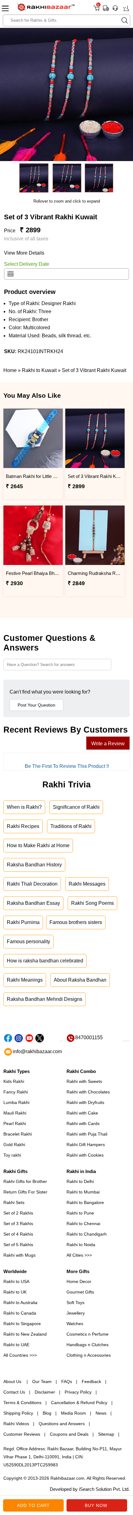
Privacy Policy (78, 1392)
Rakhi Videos (16, 1423)
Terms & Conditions (22, 1402)
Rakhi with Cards (83, 1123)
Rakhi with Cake (82, 1112)
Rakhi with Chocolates (88, 1091)
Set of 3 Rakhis (18, 1223)
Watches (74, 1323)
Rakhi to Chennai (83, 1223)
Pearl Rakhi (14, 1123)
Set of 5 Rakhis (18, 1244)
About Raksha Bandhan (80, 980)
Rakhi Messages (87, 884)
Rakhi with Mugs (19, 1255)
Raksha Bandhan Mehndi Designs (44, 999)
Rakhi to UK (15, 1292)
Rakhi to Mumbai (83, 1191)
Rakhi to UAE (16, 1344)
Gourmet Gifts (80, 1292)
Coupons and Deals (69, 1434)
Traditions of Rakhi (71, 826)
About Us (13, 1381)
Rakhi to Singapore (22, 1323)
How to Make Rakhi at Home (38, 845)
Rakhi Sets (13, 1202)
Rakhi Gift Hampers (85, 1144)
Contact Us (14, 1392)
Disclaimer (45, 1392)
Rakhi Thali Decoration (32, 884)
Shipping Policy (18, 1413)
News (101, 1413)
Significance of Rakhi (76, 807)
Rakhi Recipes (23, 826)
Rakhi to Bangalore (85, 1202)
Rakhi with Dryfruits (85, 1102)
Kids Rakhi (13, 1081)
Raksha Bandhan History (34, 864)
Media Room (73, 1413)
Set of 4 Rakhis (18, 1234)
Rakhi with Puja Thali (86, 1134)
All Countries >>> (20, 1355)
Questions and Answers (62, 1423)
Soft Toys (75, 1302)
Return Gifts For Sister (25, 1191)
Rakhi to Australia (20, 1302)
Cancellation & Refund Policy (79, 1402)
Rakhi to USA (16, 1281)
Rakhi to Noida (80, 1244)
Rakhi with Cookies (85, 1155)
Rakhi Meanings (25, 980)
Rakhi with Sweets (84, 1081)
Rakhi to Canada (19, 1313)
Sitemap (106, 1434)
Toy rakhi (12, 1155)
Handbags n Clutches (87, 1344)
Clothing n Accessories (88, 1355)
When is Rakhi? (24, 807)
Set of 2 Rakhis (18, 1213)
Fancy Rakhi (15, 1091)
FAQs (66, 1381)
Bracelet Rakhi (17, 1134)
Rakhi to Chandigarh (86, 1234)
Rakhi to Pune (80, 1213)
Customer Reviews (21, 1434)
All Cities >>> (79, 1255)
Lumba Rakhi (16, 1102)
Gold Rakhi (14, 1144)
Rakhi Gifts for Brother (25, 1181)
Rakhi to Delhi (80, 1181)
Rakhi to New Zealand (25, 1334)
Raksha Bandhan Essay (33, 903)
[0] (96, 10)
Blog (47, 1413)
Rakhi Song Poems (92, 903)
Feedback (91, 1381)
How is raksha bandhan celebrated (45, 960)
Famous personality (28, 941)
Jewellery (75, 1313)
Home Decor (78, 1281)
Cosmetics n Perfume (87, 1334)
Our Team (42, 1381)
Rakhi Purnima (23, 922)
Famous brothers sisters (75, 922)
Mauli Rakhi (14, 1112)
